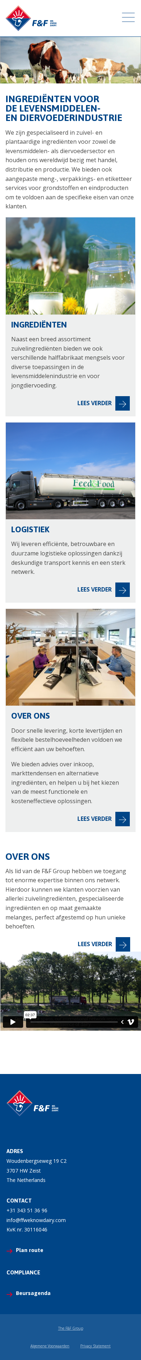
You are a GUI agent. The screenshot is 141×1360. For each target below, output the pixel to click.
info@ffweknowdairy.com (36, 1220)
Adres (15, 1151)
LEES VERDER (95, 944)
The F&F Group (70, 1328)
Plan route (29, 1250)
